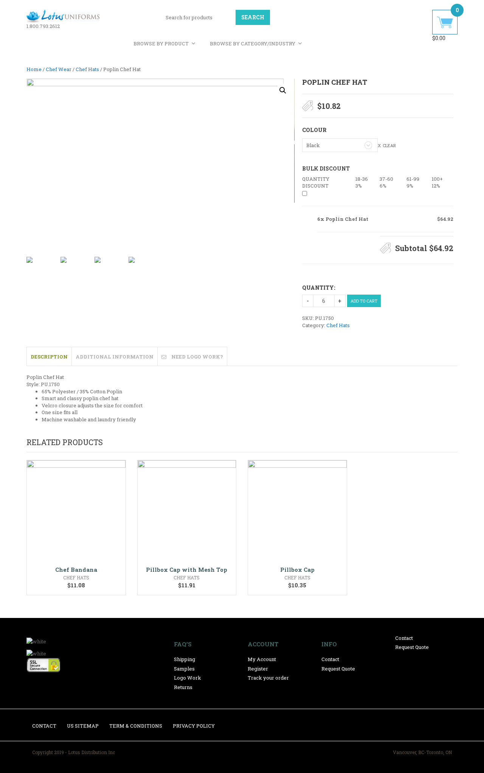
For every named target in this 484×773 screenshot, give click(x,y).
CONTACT (44, 725)
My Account (262, 659)
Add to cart (364, 301)
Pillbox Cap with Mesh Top (186, 569)
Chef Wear (58, 69)
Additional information (115, 356)
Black (313, 145)
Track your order (268, 677)
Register (258, 668)
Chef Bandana (76, 569)
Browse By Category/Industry (252, 43)
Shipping (184, 659)
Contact (330, 659)
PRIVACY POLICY (194, 725)
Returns (183, 687)
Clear (389, 145)
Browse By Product (161, 43)
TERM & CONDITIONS (135, 725)
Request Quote (338, 668)
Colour (314, 129)
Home (34, 69)
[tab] (48, 356)
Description (49, 356)
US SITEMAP (83, 725)
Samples (184, 668)
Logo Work (187, 677)
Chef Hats (87, 69)
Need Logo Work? (197, 356)
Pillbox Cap (297, 569)
